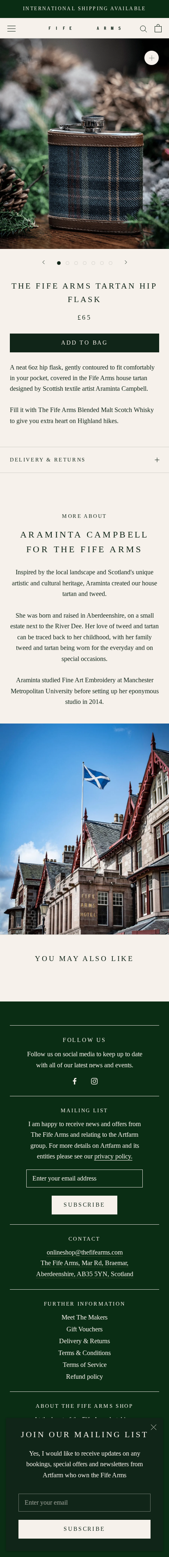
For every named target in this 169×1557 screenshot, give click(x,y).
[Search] (143, 28)
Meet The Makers (84, 1317)
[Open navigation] (11, 28)
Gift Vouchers (84, 1329)
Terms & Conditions (84, 1352)
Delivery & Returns (48, 460)
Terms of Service (85, 1364)
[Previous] (43, 262)
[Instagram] (94, 1080)
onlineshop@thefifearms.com (85, 1252)
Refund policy (84, 1376)
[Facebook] (74, 1080)
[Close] (154, 1427)
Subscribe (84, 1529)
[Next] (126, 262)
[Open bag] (158, 28)
